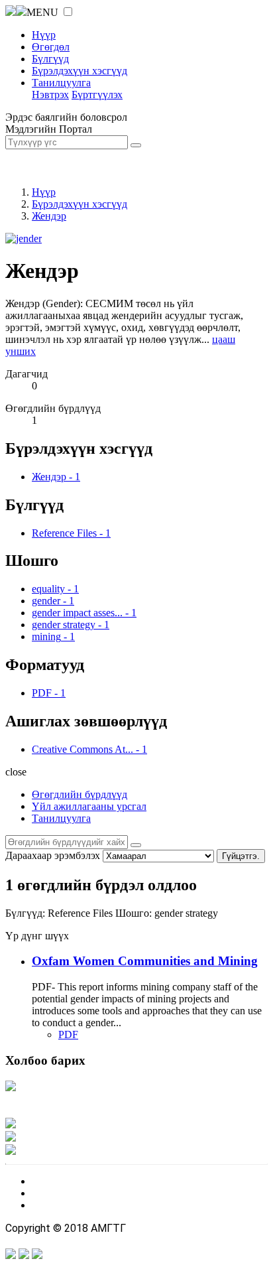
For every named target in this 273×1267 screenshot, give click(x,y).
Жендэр (49, 216)
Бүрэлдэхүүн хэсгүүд (79, 70)
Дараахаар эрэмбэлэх (52, 855)
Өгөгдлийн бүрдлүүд (79, 794)
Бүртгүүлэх (97, 94)
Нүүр (44, 34)
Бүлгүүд (50, 58)
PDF (68, 1034)
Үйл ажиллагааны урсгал (89, 806)
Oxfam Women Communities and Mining (145, 961)
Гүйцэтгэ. (241, 856)
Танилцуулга (61, 82)
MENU (42, 12)
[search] (136, 845)
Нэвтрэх (50, 94)
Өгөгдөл (51, 46)
